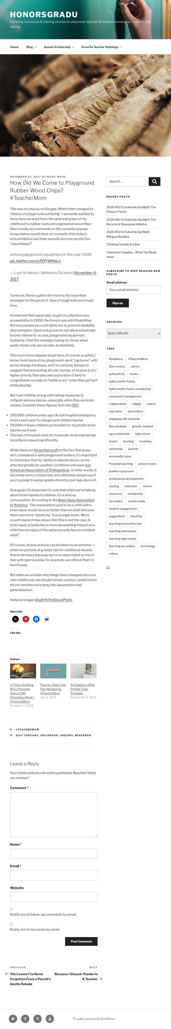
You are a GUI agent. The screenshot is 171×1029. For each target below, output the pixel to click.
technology (148, 546)
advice (135, 366)
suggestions (117, 516)
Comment (19, 788)
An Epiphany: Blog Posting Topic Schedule (82, 689)
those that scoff (46, 450)
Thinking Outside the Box (123, 244)
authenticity (117, 374)
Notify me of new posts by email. (35, 929)
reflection (130, 486)
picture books (147, 463)
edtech (151, 404)
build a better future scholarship (130, 389)
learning (128, 441)
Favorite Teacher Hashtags (99, 47)
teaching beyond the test (125, 523)
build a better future (122, 381)
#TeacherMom (28, 729)
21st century (27, 735)
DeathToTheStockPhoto (53, 600)
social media (136, 501)
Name (16, 844)
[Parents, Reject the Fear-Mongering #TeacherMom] (53, 671)
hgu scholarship (119, 433)
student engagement (123, 508)
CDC (75, 405)
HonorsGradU (44, 14)
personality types (120, 456)
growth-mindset (142, 426)
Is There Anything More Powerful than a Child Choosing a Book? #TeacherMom (22, 693)
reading (114, 486)
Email (15, 866)
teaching (136, 516)
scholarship (135, 493)
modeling (145, 441)
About (14, 47)
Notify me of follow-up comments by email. (43, 914)
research (83, 735)
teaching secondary (122, 546)
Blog (29, 47)
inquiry (66, 735)
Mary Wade (56, 176)
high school (142, 433)
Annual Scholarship (57, 47)
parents (133, 448)
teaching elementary (122, 531)
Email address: (117, 282)
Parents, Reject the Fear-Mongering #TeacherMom (53, 689)
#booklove (116, 359)
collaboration (117, 404)
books (134, 374)
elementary (135, 411)
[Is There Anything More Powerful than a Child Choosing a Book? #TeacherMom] (23, 671)
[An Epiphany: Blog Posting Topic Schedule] (83, 671)
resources (115, 493)
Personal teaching (121, 463)
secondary (116, 501)
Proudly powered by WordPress (94, 1018)
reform (147, 486)
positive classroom (121, 471)
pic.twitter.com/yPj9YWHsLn (35, 261)
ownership (116, 448)
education (115, 411)
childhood (49, 735)
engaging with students (124, 419)
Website (17, 888)
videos (113, 553)
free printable (118, 426)
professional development (126, 478)
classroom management (125, 396)
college (136, 404)
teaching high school (122, 538)
